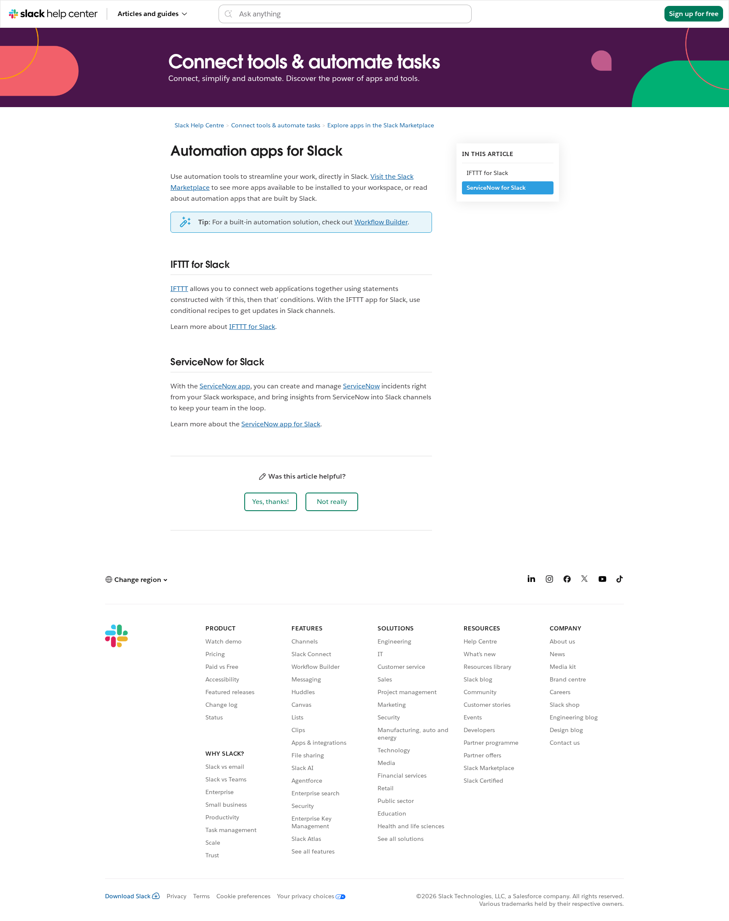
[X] (585, 580)
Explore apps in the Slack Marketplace (380, 125)
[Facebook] (567, 580)
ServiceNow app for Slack (280, 424)
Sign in (643, 13)
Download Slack (128, 896)
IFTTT (179, 288)
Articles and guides (148, 13)
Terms (201, 896)
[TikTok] (620, 580)
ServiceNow (361, 386)
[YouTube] (602, 580)
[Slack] (116, 743)
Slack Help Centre (199, 125)
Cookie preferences (243, 896)
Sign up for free (693, 13)
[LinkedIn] (531, 580)
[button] (270, 502)
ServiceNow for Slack (496, 187)
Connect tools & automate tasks (275, 125)
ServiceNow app (225, 386)
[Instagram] (549, 580)
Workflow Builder (381, 222)
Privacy (176, 896)
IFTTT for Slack (252, 326)
